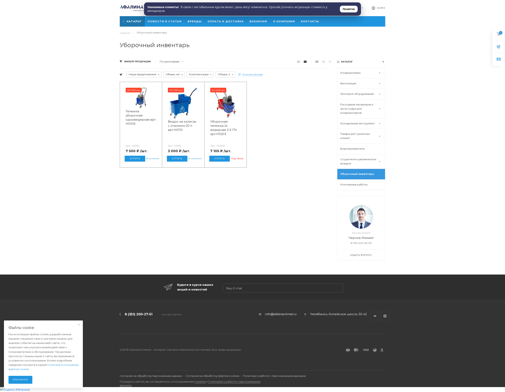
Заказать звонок (172, 315)
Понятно (349, 9)
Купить (135, 158)
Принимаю (20, 379)
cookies (200, 381)
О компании (284, 21)
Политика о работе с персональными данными (274, 375)
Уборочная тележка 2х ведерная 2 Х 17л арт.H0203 (223, 128)
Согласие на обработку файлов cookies (212, 375)
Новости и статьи (164, 21)
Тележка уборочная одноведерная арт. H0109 (141, 117)
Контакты (310, 21)
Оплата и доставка (226, 21)
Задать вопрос (361, 255)
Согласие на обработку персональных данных (151, 375)
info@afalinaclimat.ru (280, 314)
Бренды (195, 21)
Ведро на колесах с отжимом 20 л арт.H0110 (182, 126)
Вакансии (258, 21)
